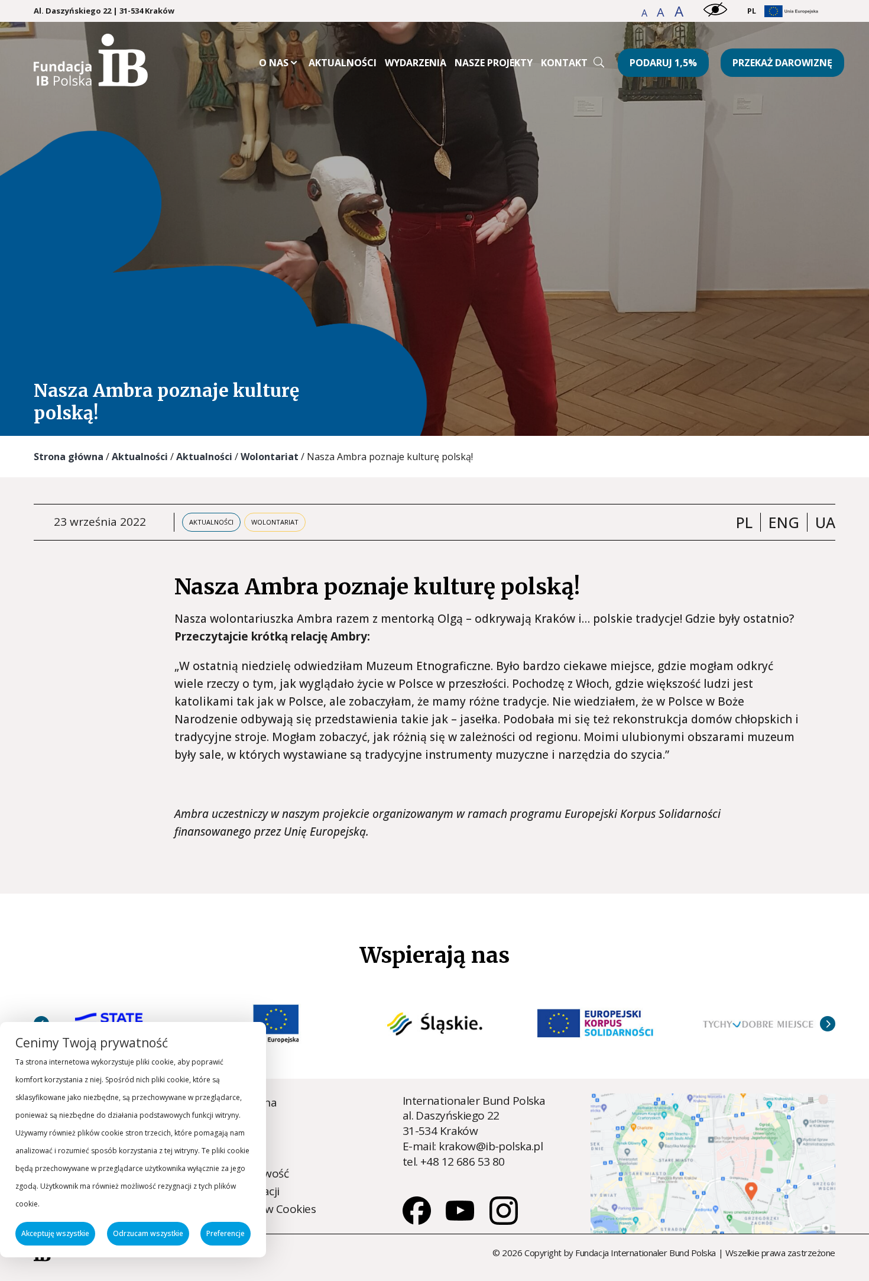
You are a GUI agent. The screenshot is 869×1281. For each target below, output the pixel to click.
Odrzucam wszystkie (148, 1233)
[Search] (599, 62)
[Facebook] (418, 1220)
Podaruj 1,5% (663, 62)
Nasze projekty (494, 62)
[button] (645, 13)
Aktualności (343, 62)
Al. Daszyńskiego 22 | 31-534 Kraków (104, 11)
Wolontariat (270, 456)
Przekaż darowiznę (782, 62)
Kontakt (564, 62)
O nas (273, 62)
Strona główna (68, 456)
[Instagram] (503, 1220)
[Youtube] (461, 1220)
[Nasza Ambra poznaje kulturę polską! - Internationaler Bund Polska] (91, 82)
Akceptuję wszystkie (55, 1233)
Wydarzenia (415, 62)
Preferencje (225, 1233)
